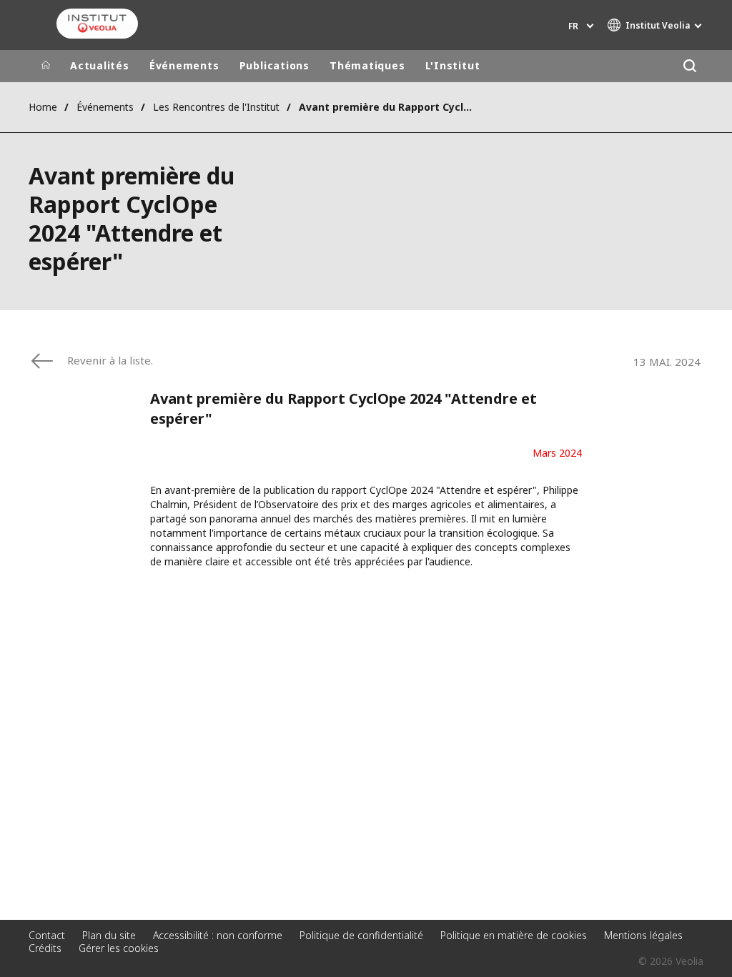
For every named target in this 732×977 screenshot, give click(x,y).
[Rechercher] (689, 66)
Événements (184, 65)
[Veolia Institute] (97, 23)
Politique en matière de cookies (513, 935)
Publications (274, 65)
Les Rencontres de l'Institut (216, 107)
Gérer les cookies (119, 948)
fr (573, 26)
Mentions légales (643, 935)
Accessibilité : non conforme (217, 935)
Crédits (45, 948)
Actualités (99, 65)
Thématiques (367, 65)
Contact (47, 935)
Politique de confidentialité (361, 935)
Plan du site (109, 935)
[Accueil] (45, 65)
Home (43, 107)
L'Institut (452, 65)
